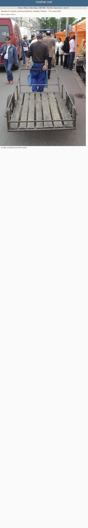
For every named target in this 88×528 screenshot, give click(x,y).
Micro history (34, 8)
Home (20, 8)
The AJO (49, 8)
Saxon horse (58, 8)
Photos (26, 8)
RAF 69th (42, 8)
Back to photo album (8, 14)
